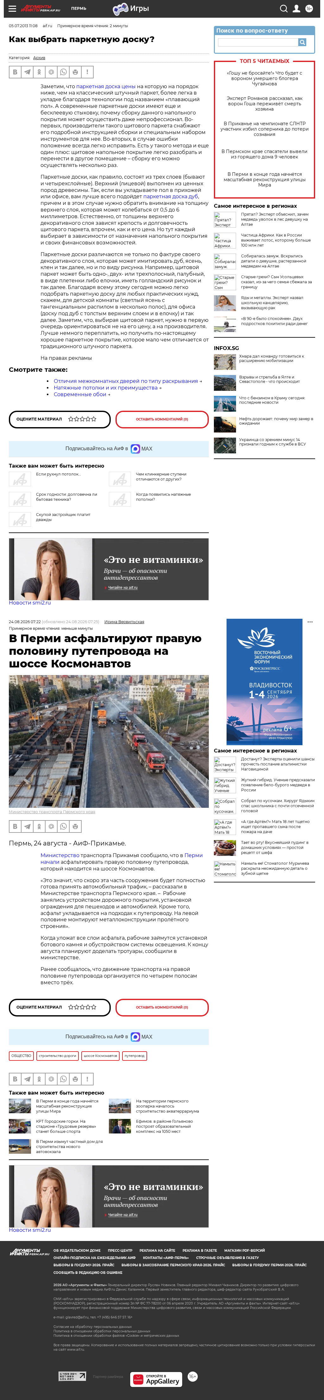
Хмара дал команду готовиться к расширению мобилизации (271, 358)
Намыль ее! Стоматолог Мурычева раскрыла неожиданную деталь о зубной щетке (275, 868)
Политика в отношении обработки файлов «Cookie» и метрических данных (116, 1336)
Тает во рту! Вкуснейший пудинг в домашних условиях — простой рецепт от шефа (274, 847)
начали (49, 862)
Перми (193, 855)
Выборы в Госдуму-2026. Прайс (83, 1265)
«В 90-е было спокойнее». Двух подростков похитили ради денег (274, 321)
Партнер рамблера (108, 1377)
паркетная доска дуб (170, 196)
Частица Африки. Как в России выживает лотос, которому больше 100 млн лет (276, 240)
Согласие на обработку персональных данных (92, 1327)
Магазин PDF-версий (244, 1251)
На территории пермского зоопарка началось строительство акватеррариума (167, 1106)
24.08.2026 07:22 (25, 621)
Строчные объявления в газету (227, 1258)
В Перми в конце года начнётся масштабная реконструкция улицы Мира (265, 180)
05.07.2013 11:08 (23, 25)
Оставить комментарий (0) (162, 419)
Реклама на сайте (157, 1251)
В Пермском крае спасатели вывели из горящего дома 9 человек (264, 154)
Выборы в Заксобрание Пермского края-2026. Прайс (173, 1265)
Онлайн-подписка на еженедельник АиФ (94, 1258)
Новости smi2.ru (30, 603)
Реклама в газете (200, 1251)
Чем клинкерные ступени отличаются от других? (161, 477)
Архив (39, 57)
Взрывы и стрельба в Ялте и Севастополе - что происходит (269, 379)
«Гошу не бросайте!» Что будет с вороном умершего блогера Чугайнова (264, 79)
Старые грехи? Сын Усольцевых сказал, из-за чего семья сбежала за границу (276, 281)
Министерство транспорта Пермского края (52, 811)
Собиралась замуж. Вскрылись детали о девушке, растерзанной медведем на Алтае (273, 261)
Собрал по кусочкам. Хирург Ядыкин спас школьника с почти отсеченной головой (278, 805)
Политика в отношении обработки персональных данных (101, 1331)
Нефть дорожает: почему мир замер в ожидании (276, 421)
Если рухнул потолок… (58, 474)
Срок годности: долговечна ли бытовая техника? (66, 497)
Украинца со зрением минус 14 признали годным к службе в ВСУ (272, 442)
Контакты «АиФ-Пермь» (166, 1258)
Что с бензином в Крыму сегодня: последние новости (272, 400)
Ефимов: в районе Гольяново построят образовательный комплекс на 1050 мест (164, 1126)
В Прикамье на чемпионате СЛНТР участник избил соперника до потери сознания (265, 129)
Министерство (59, 855)
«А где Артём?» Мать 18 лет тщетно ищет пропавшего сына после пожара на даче (275, 826)
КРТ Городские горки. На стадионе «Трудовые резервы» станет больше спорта (66, 1126)
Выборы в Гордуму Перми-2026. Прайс (269, 1265)
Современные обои (80, 394)
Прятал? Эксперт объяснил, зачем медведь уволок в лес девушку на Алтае (274, 219)
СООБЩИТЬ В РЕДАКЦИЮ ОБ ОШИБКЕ (87, 1273)
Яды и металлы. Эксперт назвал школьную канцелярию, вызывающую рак (272, 302)
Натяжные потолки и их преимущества (106, 388)
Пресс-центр (120, 1251)
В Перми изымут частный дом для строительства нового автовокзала (69, 1146)
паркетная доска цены (106, 86)
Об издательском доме (77, 1251)
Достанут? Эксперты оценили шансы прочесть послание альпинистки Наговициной (278, 764)
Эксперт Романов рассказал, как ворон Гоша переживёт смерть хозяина (264, 104)
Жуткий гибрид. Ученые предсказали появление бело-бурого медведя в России (278, 784)
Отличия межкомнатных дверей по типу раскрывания (126, 381)
